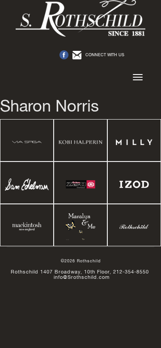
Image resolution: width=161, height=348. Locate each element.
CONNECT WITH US (104, 54)
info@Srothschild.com (82, 277)
